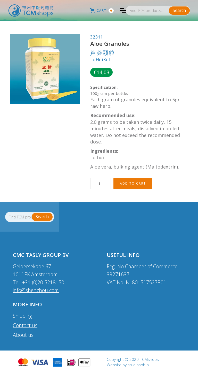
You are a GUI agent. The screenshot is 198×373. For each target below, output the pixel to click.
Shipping (22, 315)
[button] (123, 10)
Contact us (25, 325)
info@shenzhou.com (36, 290)
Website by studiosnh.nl (128, 365)
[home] (31, 10)
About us (23, 334)
